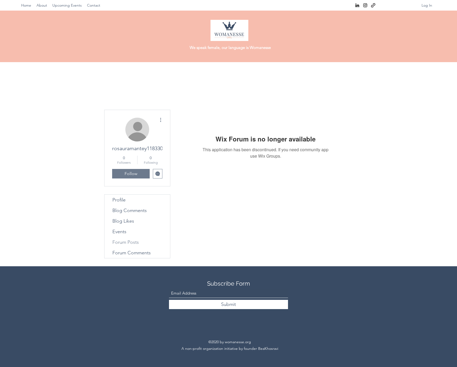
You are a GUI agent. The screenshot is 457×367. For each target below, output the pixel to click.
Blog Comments (129, 210)
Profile (119, 200)
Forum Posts (125, 242)
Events (119, 232)
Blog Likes (123, 221)
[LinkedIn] (357, 5)
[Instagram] (365, 5)
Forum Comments (131, 253)
